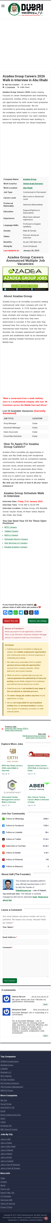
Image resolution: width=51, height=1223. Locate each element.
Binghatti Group (6, 1065)
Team (2, 1178)
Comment (8, 947)
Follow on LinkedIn (27, 832)
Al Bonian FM (5, 1126)
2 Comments (10, 87)
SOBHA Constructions (9, 1061)
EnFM (2, 1111)
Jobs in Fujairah (6, 1161)
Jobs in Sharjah (6, 1150)
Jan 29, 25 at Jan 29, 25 (39, 996)
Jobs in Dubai (6, 1143)
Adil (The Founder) (12, 84)
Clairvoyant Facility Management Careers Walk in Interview (11, 799)
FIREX (3, 1122)
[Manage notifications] (46, 1218)
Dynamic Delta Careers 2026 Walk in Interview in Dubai (38, 768)
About (2, 1185)
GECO (2, 1118)
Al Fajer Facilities (7, 1080)
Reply (45, 1004)
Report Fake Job (7, 1193)
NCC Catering (6, 1076)
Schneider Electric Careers (16, 539)
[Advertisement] (25, 47)
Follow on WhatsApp (27, 819)
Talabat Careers (11, 531)
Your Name (8, 927)
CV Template (5, 1196)
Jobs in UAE (5, 1139)
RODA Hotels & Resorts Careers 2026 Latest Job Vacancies (34, 736)
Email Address (10, 937)
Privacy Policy (6, 1207)
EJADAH (4, 1069)
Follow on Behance (27, 866)
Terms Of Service (7, 1203)
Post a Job (5, 1189)
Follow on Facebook (27, 825)
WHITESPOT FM (7, 1108)
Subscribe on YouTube (27, 846)
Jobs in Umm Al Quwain (10, 1168)
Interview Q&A (6, 1200)
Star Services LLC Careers (15, 543)
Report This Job (11, 621)
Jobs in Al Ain (6, 1157)
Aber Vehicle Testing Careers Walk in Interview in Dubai (38, 799)
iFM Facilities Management (11, 1087)
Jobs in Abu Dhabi (8, 1146)
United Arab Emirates (33, 183)
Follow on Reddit (27, 853)
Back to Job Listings (38, 621)
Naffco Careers (11, 535)
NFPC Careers (10, 527)
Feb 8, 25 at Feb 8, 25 (40, 1009)
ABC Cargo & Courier (8, 1129)
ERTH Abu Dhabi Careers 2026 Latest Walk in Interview (12, 768)
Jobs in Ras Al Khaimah (10, 1165)
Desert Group (6, 1104)
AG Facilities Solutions (9, 1083)
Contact (3, 1182)
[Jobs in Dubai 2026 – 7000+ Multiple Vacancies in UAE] (25, 9)
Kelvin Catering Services (10, 1115)
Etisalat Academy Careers (15, 547)
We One (3, 1100)
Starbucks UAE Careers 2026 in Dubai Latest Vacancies (16, 728)
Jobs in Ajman (6, 1154)
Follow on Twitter (27, 839)
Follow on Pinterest (27, 859)
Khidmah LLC (5, 1072)
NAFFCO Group (6, 1090)
